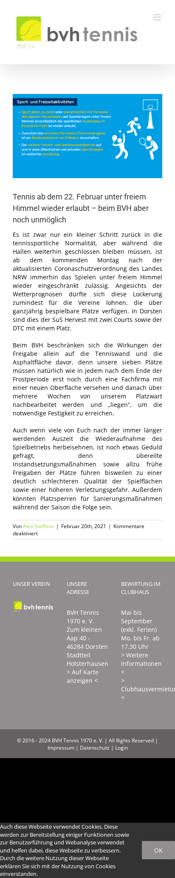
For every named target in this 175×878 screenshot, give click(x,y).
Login (121, 747)
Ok (158, 850)
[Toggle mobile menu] (157, 17)
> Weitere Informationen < (141, 663)
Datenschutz (95, 747)
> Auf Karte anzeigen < (83, 676)
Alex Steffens (38, 526)
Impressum (61, 747)
